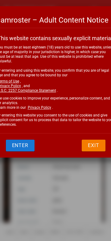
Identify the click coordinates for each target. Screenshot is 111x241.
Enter (20, 145)
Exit (93, 145)
